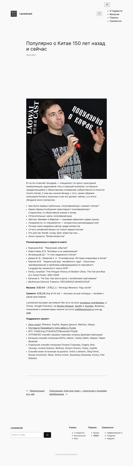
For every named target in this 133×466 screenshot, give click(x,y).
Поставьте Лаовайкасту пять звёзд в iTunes (52, 328)
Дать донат (34, 324)
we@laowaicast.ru (84, 309)
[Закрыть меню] (107, 5)
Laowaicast (25, 13)
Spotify (78, 306)
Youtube (89, 306)
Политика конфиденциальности (66, 454)
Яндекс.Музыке (65, 306)
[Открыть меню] (99, 14)
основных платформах (92, 302)
